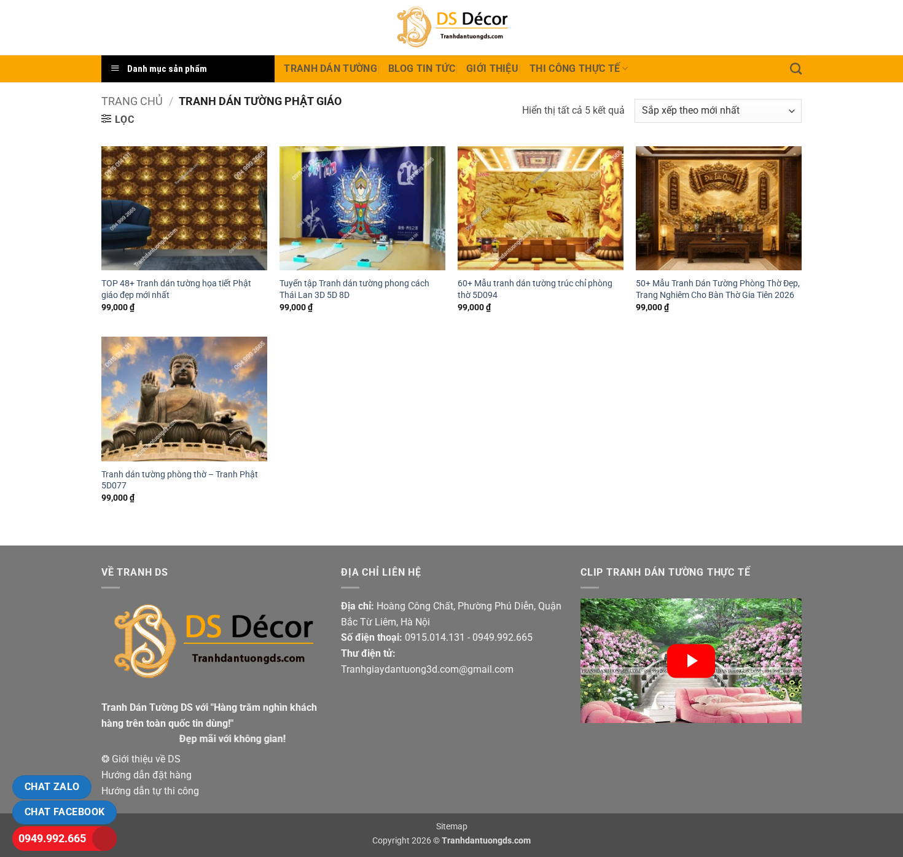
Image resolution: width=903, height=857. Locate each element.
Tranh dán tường (330, 68)
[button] (118, 119)
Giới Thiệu (492, 68)
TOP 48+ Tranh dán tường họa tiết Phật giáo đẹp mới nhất (176, 289)
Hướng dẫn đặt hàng (146, 775)
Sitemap (451, 826)
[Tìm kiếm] (796, 68)
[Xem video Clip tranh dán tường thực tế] (691, 660)
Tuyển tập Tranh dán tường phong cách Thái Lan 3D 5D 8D (354, 289)
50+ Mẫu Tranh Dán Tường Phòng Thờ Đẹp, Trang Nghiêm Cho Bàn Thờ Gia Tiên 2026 (718, 289)
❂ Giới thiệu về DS (141, 759)
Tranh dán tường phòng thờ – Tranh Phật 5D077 (179, 480)
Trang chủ (132, 101)
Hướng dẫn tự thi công (150, 791)
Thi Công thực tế (575, 68)
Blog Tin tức (421, 68)
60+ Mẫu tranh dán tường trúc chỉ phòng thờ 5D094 (535, 289)
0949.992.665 (52, 838)
